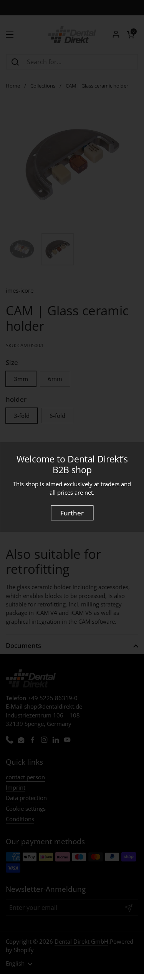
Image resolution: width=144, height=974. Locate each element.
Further (72, 513)
